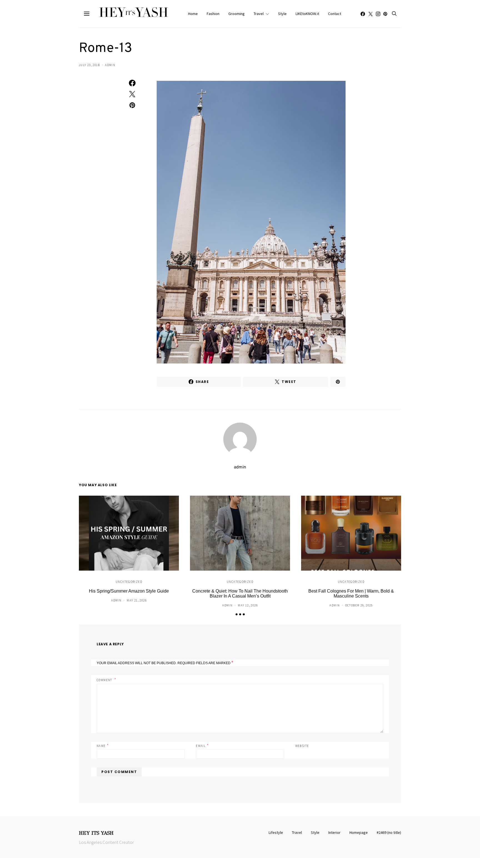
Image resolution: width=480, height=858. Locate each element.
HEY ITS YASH (96, 833)
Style (282, 13)
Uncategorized (129, 582)
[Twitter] (370, 14)
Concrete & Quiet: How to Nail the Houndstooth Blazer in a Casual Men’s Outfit (240, 593)
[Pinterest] (385, 14)
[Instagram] (378, 14)
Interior (334, 832)
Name (103, 745)
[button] (236, 614)
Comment (105, 680)
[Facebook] (363, 14)
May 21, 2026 (137, 600)
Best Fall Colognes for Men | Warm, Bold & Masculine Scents (351, 593)
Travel (259, 13)
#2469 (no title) (389, 832)
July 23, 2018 (89, 65)
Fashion (213, 13)
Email (202, 745)
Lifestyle (276, 832)
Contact (334, 13)
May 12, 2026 (248, 605)
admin (110, 65)
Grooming (236, 13)
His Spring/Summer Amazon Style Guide (129, 591)
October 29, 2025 (359, 605)
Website (302, 746)
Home (193, 13)
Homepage (358, 832)
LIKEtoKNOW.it (307, 13)
